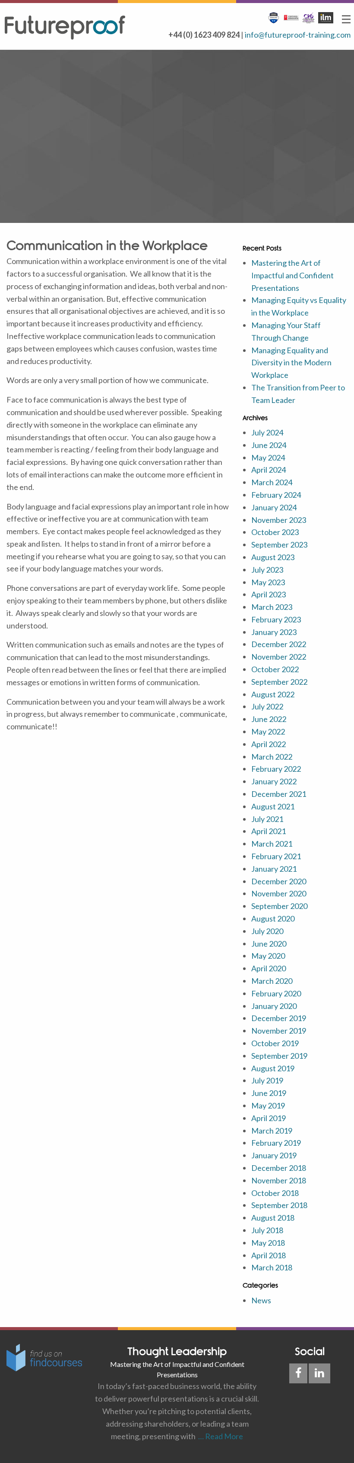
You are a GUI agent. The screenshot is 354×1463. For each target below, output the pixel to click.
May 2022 (268, 731)
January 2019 (274, 1155)
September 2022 (279, 681)
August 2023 (272, 557)
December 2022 (278, 644)
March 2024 (271, 482)
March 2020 (271, 981)
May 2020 (268, 955)
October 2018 (275, 1193)
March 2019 (271, 1130)
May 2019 (268, 1105)
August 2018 (272, 1217)
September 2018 (279, 1205)
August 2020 (272, 918)
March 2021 (271, 843)
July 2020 (267, 931)
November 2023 (278, 520)
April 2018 (268, 1255)
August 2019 (272, 1068)
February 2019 (276, 1142)
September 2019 (279, 1055)
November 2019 (278, 1030)
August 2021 (272, 806)
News (261, 1300)
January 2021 (274, 868)
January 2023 (274, 632)
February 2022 (276, 768)
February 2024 (276, 494)
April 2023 (268, 594)
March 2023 (271, 607)
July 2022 (267, 706)
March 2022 (271, 756)
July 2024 (267, 432)
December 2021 (278, 794)
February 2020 (276, 993)
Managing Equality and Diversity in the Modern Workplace (291, 362)
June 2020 (268, 943)
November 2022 (278, 656)
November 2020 (278, 893)
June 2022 (268, 719)
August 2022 (272, 694)
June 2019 (268, 1093)
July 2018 (267, 1230)
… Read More (219, 1436)
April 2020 (268, 968)
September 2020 (279, 906)
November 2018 (278, 1180)
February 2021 (276, 856)
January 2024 (274, 507)
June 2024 (268, 445)
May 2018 (268, 1242)
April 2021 (268, 831)
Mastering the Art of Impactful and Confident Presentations (292, 275)
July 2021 (267, 819)
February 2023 (276, 619)
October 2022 (275, 669)
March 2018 (271, 1267)
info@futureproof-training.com (298, 34)
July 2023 (267, 569)
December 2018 (278, 1168)
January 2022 (274, 781)
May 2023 (268, 582)
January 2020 (274, 1006)
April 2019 (268, 1118)
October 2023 (275, 532)
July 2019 (267, 1080)
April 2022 (268, 744)
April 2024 (268, 469)
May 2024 (268, 457)
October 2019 (275, 1043)
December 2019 (278, 1018)
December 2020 (278, 881)
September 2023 (279, 544)
